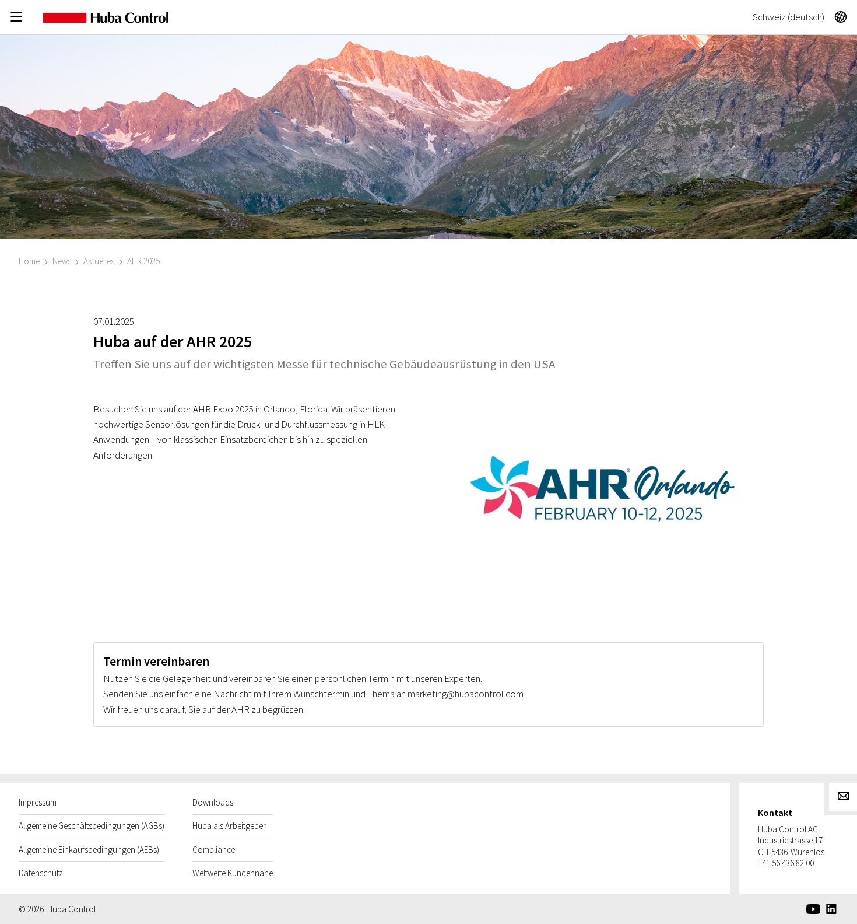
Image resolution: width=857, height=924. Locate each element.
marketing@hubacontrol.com (466, 693)
